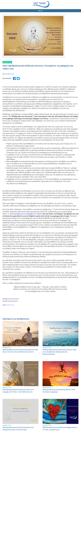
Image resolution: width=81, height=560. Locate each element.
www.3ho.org (10, 305)
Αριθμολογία (7, 62)
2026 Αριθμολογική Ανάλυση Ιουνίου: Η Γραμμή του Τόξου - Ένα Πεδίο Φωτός (20, 378)
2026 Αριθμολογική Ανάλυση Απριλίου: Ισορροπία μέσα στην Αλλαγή (20, 416)
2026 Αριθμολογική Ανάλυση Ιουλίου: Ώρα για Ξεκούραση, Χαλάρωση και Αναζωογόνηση (60, 339)
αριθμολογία (10, 74)
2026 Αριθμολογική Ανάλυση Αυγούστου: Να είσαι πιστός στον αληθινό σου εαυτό (20, 339)
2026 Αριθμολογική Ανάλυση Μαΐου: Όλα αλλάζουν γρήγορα (60, 378)
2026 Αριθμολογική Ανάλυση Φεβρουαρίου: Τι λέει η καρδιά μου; (60, 416)
